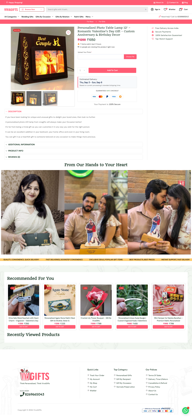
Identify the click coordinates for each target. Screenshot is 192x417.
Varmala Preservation (125, 387)
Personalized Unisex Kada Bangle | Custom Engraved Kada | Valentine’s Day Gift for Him (132, 319)
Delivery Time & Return (158, 379)
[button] (169, 9)
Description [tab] (14, 111)
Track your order (97, 375)
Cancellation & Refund (157, 383)
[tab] (73, 111)
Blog (186, 2)
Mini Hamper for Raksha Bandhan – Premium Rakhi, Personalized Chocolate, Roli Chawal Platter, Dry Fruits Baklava (168, 319)
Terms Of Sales (154, 375)
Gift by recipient (123, 379)
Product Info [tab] (15, 150)
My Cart (93, 387)
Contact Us (173, 2)
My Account (95, 379)
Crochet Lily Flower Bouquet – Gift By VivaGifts (96, 319)
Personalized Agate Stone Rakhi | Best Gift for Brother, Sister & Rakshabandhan (60, 319)
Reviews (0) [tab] (14, 157)
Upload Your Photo (85, 52)
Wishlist (93, 390)
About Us (159, 2)
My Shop (93, 383)
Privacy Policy (154, 387)
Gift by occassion (123, 383)
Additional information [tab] (21, 144)
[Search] (146, 9)
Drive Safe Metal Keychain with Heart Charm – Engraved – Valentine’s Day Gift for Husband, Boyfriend (24, 319)
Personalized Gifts (124, 375)
